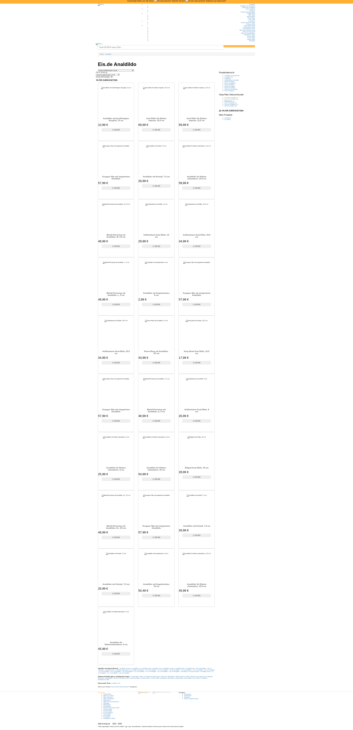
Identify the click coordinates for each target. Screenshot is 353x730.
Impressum (187, 694)
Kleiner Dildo (251, 36)
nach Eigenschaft (249, 25)
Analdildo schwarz (125, 668)
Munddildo (171, 678)
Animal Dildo (135, 676)
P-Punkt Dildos (108, 712)
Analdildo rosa (157, 668)
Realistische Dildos (109, 718)
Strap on (252, 10)
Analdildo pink (109, 670)
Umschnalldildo (250, 9)
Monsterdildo (251, 16)
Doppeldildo (109, 678)
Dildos (188, 676)
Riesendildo (251, 18)
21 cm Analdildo (151, 671)
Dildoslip (209, 676)
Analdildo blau (180, 668)
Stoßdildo (252, 41)
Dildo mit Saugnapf (249, 31)
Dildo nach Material (146, 676)
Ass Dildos (227, 118)
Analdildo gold (146, 668)
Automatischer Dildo (248, 28)
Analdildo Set (228, 77)
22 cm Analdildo (104, 671)
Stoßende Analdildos (248, 7)
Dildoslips (106, 703)
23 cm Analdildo (174, 670)
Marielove (229, 101)
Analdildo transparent (122, 670)
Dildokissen (171, 676)
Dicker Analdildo (229, 81)
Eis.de (120, 687)
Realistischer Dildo (103, 679)
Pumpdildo (203, 678)
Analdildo (252, 4)
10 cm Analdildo (186, 670)
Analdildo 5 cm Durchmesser (190, 671)
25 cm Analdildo (151, 670)
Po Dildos (227, 119)
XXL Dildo (252, 19)
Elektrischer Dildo (249, 34)
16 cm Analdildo (201, 668)
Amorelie (231, 98)
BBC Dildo (252, 15)
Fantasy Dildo (145, 678)
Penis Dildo (196, 678)
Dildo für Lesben (108, 695)
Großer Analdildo (229, 86)
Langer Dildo (251, 39)
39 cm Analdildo (128, 671)
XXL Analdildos (229, 90)
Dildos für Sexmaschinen (198, 676)
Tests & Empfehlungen (191, 698)
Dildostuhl (101, 678)
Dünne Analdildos (230, 83)
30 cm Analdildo (163, 670)
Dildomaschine (180, 676)
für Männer (251, 21)
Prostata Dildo (250, 24)
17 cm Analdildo (113, 673)
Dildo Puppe (156, 676)
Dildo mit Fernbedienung (247, 30)
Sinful (230, 106)
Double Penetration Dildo (121, 678)
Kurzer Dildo (251, 37)
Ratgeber (187, 697)
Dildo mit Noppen (108, 698)
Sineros (231, 104)
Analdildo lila (190, 668)
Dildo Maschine (108, 697)
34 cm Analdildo (174, 671)
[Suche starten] (239, 46)
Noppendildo (179, 678)
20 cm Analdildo (210, 670)
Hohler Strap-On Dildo (248, 22)
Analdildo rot (136, 668)
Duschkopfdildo (135, 678)
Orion (230, 103)
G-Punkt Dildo (154, 678)
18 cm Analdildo (124, 673)
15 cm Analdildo (198, 670)
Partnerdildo (188, 678)
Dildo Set (164, 676)
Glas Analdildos (229, 84)
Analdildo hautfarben (137, 670)
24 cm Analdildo (163, 671)
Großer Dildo (251, 13)
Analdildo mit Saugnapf (247, 6)
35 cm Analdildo (116, 671)
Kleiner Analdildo (229, 87)
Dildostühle (106, 704)
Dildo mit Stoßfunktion (248, 33)
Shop (231, 94)
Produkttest (187, 695)
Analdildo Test (115, 683)
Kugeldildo (163, 678)
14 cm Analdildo (139, 671)
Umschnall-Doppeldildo (248, 12)
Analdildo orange (168, 668)
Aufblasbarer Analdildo (231, 80)
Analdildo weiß (205, 671)
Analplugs (227, 78)
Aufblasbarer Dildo (249, 27)
